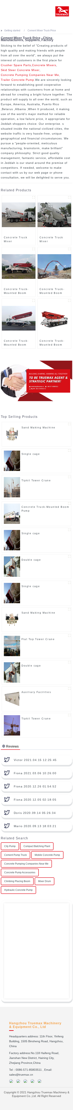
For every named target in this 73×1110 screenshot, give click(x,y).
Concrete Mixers (44, 65)
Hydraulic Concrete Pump (18, 890)
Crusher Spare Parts (16, 65)
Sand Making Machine (38, 427)
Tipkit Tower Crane (36, 480)
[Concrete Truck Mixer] (18, 214)
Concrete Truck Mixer (16, 239)
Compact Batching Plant (37, 846)
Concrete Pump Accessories (19, 872)
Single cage (30, 454)
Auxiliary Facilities (36, 692)
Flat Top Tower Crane (38, 639)
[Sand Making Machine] (12, 434)
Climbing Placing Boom (17, 881)
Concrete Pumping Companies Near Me (30, 75)
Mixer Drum (44, 881)
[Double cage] (12, 566)
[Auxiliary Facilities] (12, 699)
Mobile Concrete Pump (47, 855)
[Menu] (9, 7)
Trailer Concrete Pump (17, 79)
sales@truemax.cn (21, 1074)
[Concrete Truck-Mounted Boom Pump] (18, 266)
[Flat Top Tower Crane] (12, 646)
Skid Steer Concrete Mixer (20, 70)
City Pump (10, 846)
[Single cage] (12, 461)
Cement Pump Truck (15, 855)
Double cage (31, 559)
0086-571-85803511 (29, 1069)
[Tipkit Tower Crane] (12, 487)
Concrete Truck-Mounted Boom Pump (16, 291)
